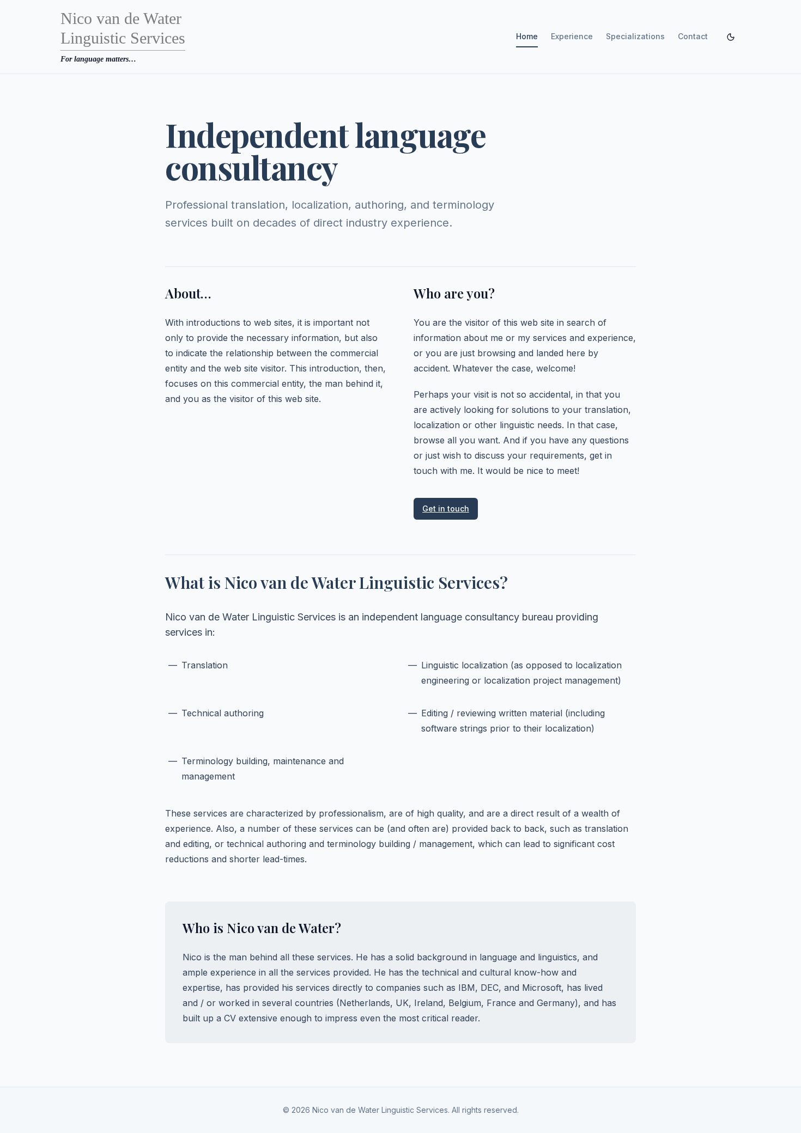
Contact (693, 36)
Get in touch (445, 508)
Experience (572, 36)
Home (527, 36)
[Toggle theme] (731, 37)
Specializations (635, 36)
